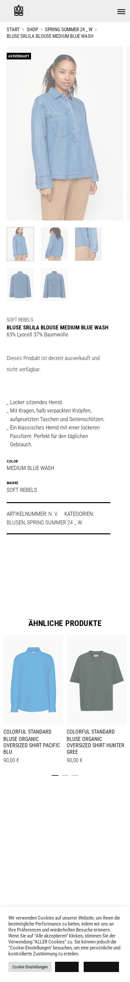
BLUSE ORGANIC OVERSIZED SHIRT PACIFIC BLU (31, 745)
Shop (32, 30)
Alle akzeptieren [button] (101, 966)
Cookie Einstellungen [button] (30, 966)
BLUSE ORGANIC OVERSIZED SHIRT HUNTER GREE (95, 745)
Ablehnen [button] (67, 966)
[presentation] (7, 678)
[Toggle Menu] (121, 11)
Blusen (16, 522)
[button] (55, 774)
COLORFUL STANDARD (27, 732)
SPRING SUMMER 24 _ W (68, 30)
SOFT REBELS (20, 320)
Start (13, 30)
